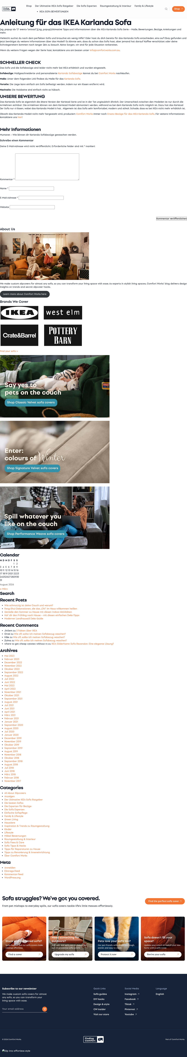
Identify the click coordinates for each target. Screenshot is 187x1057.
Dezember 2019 (12, 738)
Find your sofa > (9, 351)
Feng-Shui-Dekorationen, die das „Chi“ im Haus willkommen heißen (40, 608)
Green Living (11, 819)
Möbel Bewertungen (15, 836)
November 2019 (12, 741)
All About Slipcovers (15, 793)
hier (20, 117)
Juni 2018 (9, 771)
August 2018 (11, 764)
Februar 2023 (11, 659)
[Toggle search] (166, 9)
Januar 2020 (11, 735)
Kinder (7, 829)
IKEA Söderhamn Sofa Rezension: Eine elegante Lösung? (82, 644)
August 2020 (11, 728)
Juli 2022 (9, 679)
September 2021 (13, 698)
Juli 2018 (9, 768)
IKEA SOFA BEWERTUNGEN (53, 11)
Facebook (130, 999)
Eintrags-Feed (12, 871)
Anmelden (9, 867)
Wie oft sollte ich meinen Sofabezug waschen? (40, 634)
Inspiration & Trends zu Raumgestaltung (26, 826)
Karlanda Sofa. (72, 79)
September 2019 (13, 748)
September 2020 (13, 725)
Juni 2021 (9, 708)
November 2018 (12, 754)
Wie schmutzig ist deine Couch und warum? (28, 605)
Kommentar (7, 179)
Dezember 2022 (13, 662)
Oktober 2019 (11, 744)
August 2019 (11, 751)
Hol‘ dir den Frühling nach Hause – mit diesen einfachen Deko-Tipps (41, 615)
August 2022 (11, 675)
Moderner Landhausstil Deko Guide (23, 618)
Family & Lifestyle (144, 6)
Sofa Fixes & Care (14, 842)
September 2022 (13, 672)
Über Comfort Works (15, 855)
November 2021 (12, 692)
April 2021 (9, 712)
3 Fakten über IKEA (26, 630)
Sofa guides (100, 994)
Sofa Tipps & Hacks (15, 845)
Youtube (129, 1014)
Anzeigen (9, 796)
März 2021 (10, 715)
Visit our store (101, 1014)
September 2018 (13, 761)
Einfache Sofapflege (15, 813)
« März (4, 589)
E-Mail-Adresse (9, 197)
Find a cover (15, 954)
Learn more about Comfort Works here (24, 294)
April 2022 (10, 689)
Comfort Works (107, 73)
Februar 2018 (11, 777)
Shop (29, 6)
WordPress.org (12, 877)
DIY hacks (99, 999)
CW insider (100, 1009)
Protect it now (108, 954)
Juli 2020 (9, 731)
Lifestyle (8, 832)
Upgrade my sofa (64, 954)
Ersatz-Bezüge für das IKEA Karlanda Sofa (130, 114)
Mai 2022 (9, 685)
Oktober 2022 (12, 669)
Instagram (130, 994)
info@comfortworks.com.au (105, 50)
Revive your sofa (156, 954)
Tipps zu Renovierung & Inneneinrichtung (27, 852)
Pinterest (130, 1009)
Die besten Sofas (13, 803)
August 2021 (11, 702)
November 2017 (12, 781)
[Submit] (44, 1009)
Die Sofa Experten (87, 6)
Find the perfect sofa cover (163, 901)
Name (4, 188)
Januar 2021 (11, 721)
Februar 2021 (11, 718)
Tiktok (128, 1004)
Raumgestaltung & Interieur (115, 6)
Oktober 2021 (11, 695)
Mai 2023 (9, 656)
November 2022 (13, 665)
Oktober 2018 (11, 758)
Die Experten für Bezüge (17, 806)
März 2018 (10, 774)
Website (4, 207)
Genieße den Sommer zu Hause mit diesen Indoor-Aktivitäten (38, 612)
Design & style (102, 1004)
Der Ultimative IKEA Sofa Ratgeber (54, 6)
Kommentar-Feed (13, 874)
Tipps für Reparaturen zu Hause (22, 849)
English (160, 994)
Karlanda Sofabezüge (70, 73)
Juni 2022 (9, 682)
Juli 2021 (9, 705)
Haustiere (9, 822)
